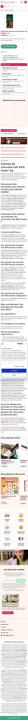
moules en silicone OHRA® (20, 656)
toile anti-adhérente (21, 661)
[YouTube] (7, 635)
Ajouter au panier (15, 718)
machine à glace (17, 697)
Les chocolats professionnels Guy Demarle (11, 418)
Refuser (14, 375)
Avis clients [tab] (21, 133)
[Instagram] (12, 635)
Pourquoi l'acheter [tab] (10, 130)
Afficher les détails (19, 366)
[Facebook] (1, 635)
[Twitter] (4, 635)
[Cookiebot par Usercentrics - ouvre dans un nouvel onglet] (17, 344)
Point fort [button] (7, 64)
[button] (2, 2)
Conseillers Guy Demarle (20, 650)
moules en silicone (9, 657)
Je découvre (6, 612)
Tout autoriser (14, 370)
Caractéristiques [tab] (9, 133)
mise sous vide (6, 681)
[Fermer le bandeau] (25, 343)
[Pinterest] (10, 635)
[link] (7, 517)
